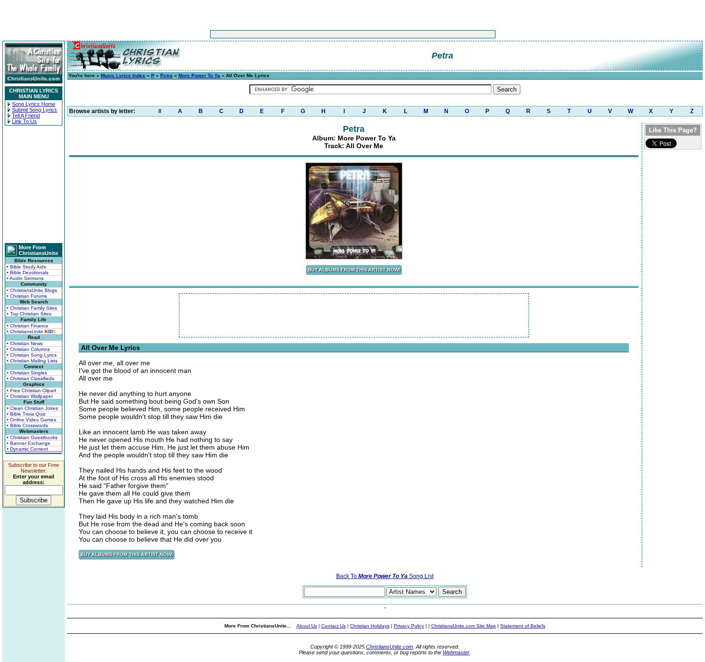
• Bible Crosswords (27, 425)
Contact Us (333, 625)
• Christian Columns (28, 349)
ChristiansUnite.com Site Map (463, 625)
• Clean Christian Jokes (32, 408)
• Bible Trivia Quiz (26, 414)
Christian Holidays (369, 625)
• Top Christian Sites (29, 313)
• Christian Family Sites (32, 308)
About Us (306, 625)
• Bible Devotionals (27, 272)
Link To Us (24, 121)
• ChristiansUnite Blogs (32, 290)
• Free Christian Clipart (31, 390)
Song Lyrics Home (33, 104)
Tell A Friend (26, 115)
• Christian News (25, 343)
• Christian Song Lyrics (32, 355)
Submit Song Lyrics (34, 110)
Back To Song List (385, 576)
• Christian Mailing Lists (32, 360)
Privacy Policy (409, 625)
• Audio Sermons (25, 278)
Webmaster (456, 652)
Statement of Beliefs (522, 625)
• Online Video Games (31, 419)
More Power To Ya (199, 75)
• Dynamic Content (27, 449)
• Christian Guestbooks (32, 437)
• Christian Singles (27, 372)
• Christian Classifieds (30, 378)
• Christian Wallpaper (30, 396)
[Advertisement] (323, 34)
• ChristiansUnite (31, 331)
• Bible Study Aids (26, 266)
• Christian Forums (27, 296)
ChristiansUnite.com (389, 647)
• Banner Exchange (28, 443)
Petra (166, 75)
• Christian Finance (27, 325)
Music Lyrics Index (123, 75)
